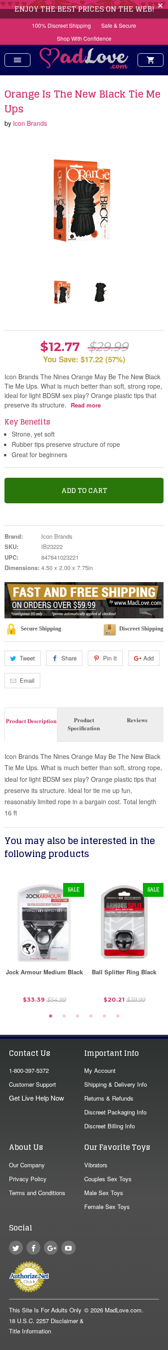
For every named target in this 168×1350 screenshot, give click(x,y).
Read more (86, 405)
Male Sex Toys (103, 1192)
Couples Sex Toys (108, 1178)
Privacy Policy (28, 1178)
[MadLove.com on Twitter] (16, 1248)
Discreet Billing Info (109, 1126)
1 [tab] (50, 1016)
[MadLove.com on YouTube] (68, 1248)
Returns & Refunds (109, 1098)
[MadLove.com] (84, 66)
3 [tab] (77, 1016)
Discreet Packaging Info (115, 1112)
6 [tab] (117, 1016)
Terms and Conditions (37, 1192)
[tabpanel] (44, 946)
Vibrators (96, 1165)
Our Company (27, 1165)
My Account (100, 1070)
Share (69, 658)
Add (148, 658)
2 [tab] (64, 1016)
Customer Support (32, 1084)
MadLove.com (123, 1310)
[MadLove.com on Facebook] (33, 1248)
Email (27, 680)
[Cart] (151, 60)
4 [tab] (90, 1016)
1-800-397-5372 (29, 1070)
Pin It (110, 658)
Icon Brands (30, 123)
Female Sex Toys (107, 1206)
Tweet (27, 658)
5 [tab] (104, 1016)
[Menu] (17, 60)
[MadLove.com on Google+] (51, 1248)
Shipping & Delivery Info (115, 1084)
